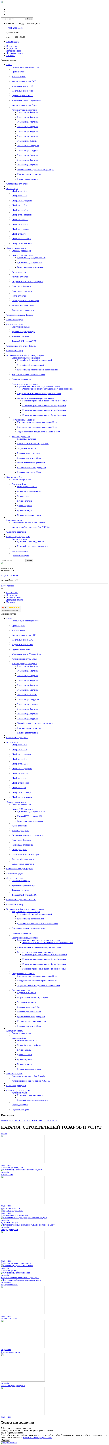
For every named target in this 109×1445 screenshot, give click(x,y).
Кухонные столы (19, 539)
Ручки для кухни (19, 272)
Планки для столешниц (27, 179)
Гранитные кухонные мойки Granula (28, 522)
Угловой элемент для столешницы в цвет (35, 169)
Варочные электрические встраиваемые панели (38, 386)
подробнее (6, 1165)
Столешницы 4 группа (27, 165)
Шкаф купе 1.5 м (19, 191)
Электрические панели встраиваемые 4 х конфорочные (47, 389)
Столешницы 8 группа (27, 126)
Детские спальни (24, 501)
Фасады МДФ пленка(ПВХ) (24, 341)
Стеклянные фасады (21, 327)
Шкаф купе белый (20, 219)
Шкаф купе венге (20, 224)
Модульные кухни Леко (22, 91)
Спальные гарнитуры (21, 479)
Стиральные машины (21, 379)
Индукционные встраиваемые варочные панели (39, 393)
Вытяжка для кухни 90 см (28, 453)
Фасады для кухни (14, 324)
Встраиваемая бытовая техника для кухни (25, 355)
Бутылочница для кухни (23, 310)
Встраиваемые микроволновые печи (28, 374)
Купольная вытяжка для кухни (31, 463)
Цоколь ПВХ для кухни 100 (29, 262)
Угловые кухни (19, 76)
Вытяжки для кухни (21, 436)
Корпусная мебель (14, 477)
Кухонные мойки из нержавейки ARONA (31, 527)
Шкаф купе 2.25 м (20, 210)
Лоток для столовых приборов (25, 300)
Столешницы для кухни (17, 184)
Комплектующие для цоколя (30, 267)
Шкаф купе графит (20, 229)
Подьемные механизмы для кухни (27, 281)
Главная (4, 1121)
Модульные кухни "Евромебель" (26, 100)
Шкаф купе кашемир (21, 238)
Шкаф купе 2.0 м (19, 205)
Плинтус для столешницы (29, 174)
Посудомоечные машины (23, 420)
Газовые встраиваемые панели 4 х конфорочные (44, 405)
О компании (12, 46)
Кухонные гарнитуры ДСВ (24, 81)
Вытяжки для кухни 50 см (29, 458)
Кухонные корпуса (14, 320)
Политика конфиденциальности (37, 1437)
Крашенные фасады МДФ (23, 331)
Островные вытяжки (26, 448)
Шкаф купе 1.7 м (19, 196)
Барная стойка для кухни (23, 305)
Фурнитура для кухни (16, 248)
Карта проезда (12, 41)
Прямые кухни (18, 72)
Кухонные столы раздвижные (30, 541)
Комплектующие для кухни (24, 110)
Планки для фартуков (21, 286)
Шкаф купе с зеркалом (22, 243)
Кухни (9, 64)
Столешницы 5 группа (27, 112)
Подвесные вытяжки (26, 439)
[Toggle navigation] (2, 588)
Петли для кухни (19, 296)
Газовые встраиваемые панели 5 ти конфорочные (44, 401)
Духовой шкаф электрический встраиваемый (37, 370)
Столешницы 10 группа (28, 145)
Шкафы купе (12, 188)
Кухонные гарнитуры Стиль (24, 105)
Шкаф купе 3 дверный (22, 215)
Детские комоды (24, 510)
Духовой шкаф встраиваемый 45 (32, 365)
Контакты (10, 55)
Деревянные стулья (20, 556)
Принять (5, 1440)
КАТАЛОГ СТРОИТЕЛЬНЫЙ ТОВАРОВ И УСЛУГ (34, 1121)
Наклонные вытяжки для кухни (31, 467)
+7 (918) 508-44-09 (14, 28)
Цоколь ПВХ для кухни (22, 255)
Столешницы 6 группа (27, 117)
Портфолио (11, 48)
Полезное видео (13, 51)
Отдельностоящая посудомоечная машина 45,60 (38, 432)
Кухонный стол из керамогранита (32, 546)
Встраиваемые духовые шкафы (26, 358)
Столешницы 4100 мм (27, 141)
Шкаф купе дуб (19, 234)
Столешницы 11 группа (28, 150)
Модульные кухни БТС (22, 86)
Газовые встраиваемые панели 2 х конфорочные (44, 415)
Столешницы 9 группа (27, 131)
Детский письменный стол (29, 491)
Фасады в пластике (20, 336)
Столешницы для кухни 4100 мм (21, 346)
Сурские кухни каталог (22, 95)
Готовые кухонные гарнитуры (25, 67)
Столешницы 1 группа (27, 136)
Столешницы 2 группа (27, 155)
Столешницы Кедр (14, 351)
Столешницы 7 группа (27, 122)
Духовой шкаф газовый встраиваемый (34, 360)
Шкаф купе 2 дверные (22, 200)
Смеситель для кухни (16, 532)
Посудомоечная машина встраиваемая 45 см (37, 427)
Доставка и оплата (14, 53)
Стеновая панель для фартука (19, 315)
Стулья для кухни (20, 551)
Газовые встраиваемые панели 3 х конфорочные (44, 410)
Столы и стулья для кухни (18, 536)
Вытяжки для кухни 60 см (29, 472)
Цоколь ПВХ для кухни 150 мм (31, 258)
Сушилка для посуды (21, 250)
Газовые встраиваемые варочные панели (35, 398)
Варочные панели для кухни (25, 384)
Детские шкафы (24, 496)
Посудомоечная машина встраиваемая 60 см (37, 422)
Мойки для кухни (14, 520)
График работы (13, 32)
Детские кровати (24, 505)
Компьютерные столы (27, 486)
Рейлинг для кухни (20, 277)
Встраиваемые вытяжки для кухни (33, 444)
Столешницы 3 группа (27, 160)
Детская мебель (19, 484)
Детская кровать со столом (29, 515)
